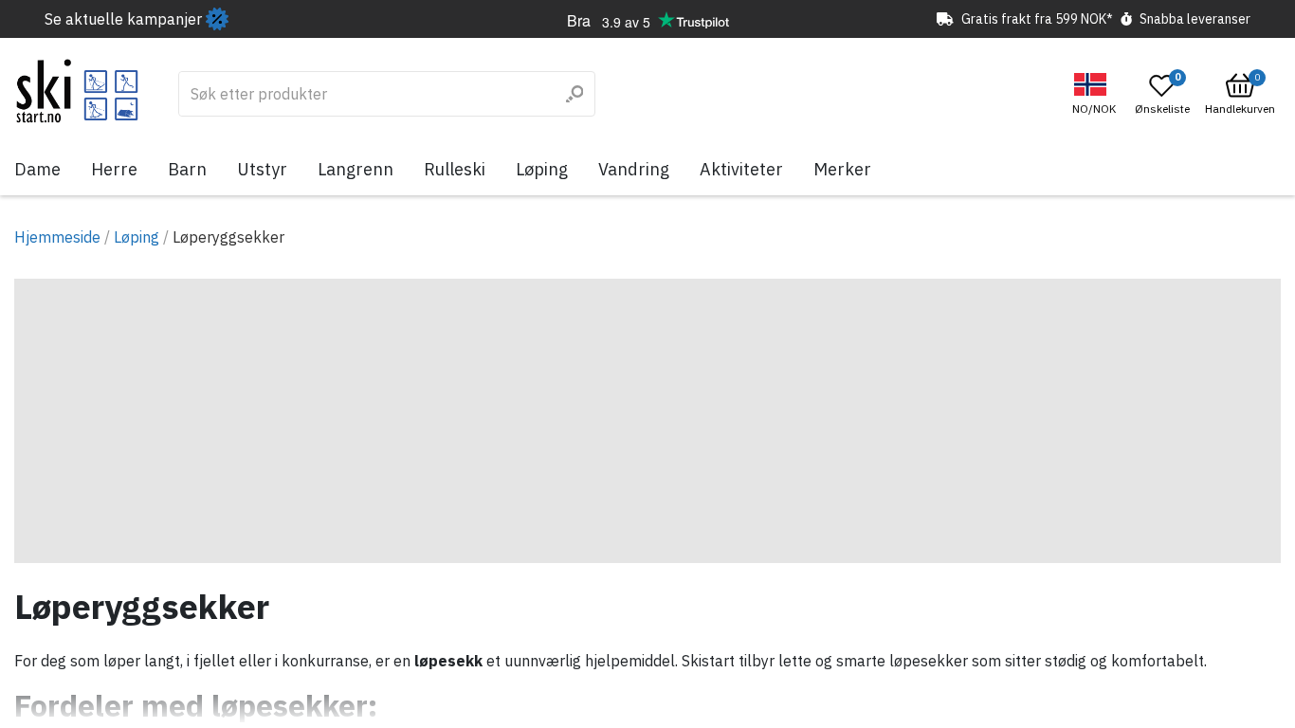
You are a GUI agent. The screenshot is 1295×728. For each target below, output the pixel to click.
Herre (114, 169)
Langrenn (355, 169)
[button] (1096, 94)
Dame (37, 169)
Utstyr (262, 169)
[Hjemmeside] (77, 91)
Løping (542, 169)
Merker (842, 169)
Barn (187, 169)
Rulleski (454, 169)
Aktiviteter (741, 169)
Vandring (633, 169)
